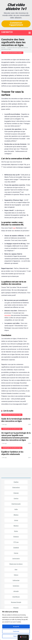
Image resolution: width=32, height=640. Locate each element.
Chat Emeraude (16, 504)
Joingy (16, 520)
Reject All (16, 636)
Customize (16, 631)
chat (14, 228)
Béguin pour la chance (16, 564)
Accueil (3, 47)
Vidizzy (16, 575)
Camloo (16, 498)
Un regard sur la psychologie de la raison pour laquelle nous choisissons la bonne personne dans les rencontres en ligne (16, 436)
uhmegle (16, 591)
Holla (16, 509)
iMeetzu (16, 515)
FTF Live (16, 542)
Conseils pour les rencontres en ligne (12, 52)
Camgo (16, 553)
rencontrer (7, 315)
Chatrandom (16, 487)
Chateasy (16, 536)
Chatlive (16, 482)
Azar (16, 569)
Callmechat (16, 580)
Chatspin (16, 493)
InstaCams (16, 586)
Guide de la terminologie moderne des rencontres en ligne (15, 420)
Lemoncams (16, 558)
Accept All (16, 626)
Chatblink (16, 547)
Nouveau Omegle (16, 602)
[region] (16, 624)
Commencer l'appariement (16, 24)
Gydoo (16, 531)
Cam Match (7, 32)
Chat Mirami (16, 597)
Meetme (16, 525)
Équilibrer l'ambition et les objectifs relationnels (12, 453)
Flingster (16, 607)
